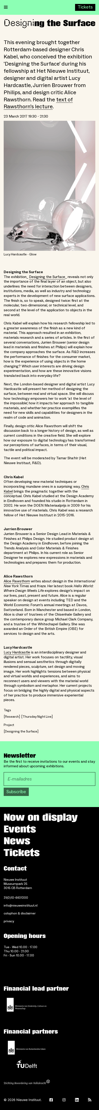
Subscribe (16, 792)
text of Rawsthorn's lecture (38, 103)
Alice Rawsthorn (17, 581)
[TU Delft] (27, 1065)
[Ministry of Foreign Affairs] (27, 1048)
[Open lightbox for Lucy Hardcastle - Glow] (49, 186)
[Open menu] (5, 7)
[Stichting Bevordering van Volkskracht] (27, 1083)
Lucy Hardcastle (17, 652)
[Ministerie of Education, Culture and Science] (27, 1005)
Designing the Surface (47, 277)
